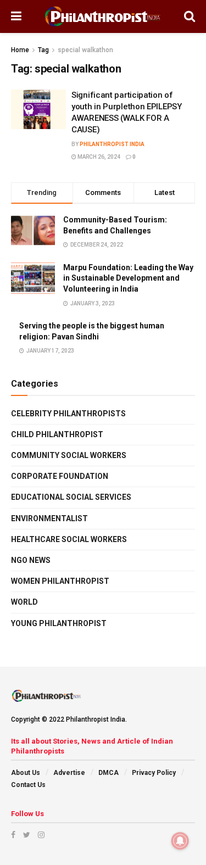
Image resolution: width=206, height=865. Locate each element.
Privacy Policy (154, 773)
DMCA (108, 773)
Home (20, 50)
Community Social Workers (68, 455)
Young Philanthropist (59, 623)
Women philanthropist (60, 581)
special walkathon (85, 50)
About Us (25, 773)
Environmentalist (49, 518)
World (24, 602)
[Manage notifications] (180, 841)
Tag (43, 50)
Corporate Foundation (59, 476)
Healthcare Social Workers (69, 539)
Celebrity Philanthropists (68, 413)
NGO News (31, 560)
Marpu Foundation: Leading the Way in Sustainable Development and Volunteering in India (128, 278)
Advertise (69, 773)
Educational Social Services (71, 497)
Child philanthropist (57, 434)
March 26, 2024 (98, 157)
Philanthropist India (112, 144)
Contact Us (28, 785)
